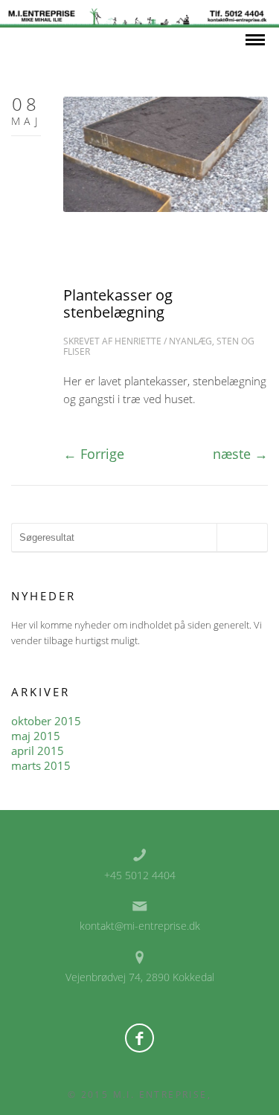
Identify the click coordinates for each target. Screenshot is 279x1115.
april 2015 (37, 750)
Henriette (138, 341)
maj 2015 (35, 735)
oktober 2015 (46, 720)
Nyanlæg (190, 341)
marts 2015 (41, 765)
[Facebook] (139, 1038)
